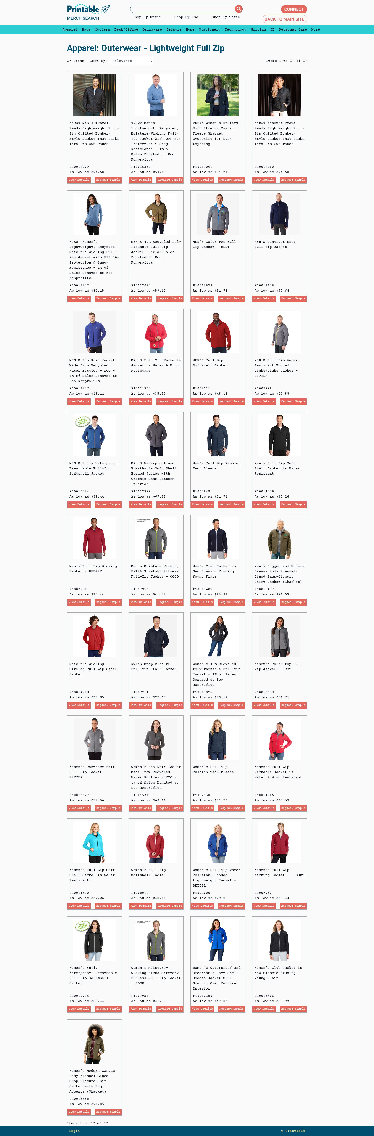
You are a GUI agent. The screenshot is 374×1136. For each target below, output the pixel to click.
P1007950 (201, 795)
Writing (258, 30)
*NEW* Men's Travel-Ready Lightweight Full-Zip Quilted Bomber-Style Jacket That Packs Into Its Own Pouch (94, 133)
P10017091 (202, 167)
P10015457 (264, 589)
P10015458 (79, 1099)
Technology (236, 30)
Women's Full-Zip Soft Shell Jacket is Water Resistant (92, 875)
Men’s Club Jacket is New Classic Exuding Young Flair (214, 571)
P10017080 (264, 167)
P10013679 (264, 692)
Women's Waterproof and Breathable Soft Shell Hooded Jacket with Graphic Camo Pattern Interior (216, 978)
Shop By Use (186, 17)
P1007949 (201, 491)
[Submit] (239, 9)
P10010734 (79, 491)
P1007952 (263, 893)
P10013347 (79, 388)
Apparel (70, 30)
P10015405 (202, 589)
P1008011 (201, 388)
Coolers (102, 30)
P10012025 (141, 286)
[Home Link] (88, 12)
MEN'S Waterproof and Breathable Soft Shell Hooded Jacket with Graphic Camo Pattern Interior (154, 473)
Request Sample (108, 180)
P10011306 (264, 795)
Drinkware (152, 30)
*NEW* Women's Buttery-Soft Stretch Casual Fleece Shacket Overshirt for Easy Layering (216, 133)
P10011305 (141, 388)
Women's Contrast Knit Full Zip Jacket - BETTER (92, 772)
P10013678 (202, 286)
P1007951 (78, 589)
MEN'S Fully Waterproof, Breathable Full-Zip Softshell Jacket (94, 468)
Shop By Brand (147, 17)
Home (190, 30)
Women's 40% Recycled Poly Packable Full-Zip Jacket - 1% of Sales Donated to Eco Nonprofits (216, 674)
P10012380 (202, 996)
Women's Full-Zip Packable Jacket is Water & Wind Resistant (278, 772)
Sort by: (98, 61)
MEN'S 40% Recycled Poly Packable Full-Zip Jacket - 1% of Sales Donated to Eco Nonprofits (156, 252)
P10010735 (79, 996)
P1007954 (139, 996)
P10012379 (141, 491)
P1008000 (201, 893)
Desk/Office (126, 30)
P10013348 (141, 795)
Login (74, 1131)
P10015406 (264, 996)
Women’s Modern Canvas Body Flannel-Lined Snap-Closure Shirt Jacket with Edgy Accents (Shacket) (92, 1081)
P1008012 (139, 893)
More (314, 30)
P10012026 (202, 692)
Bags (86, 30)
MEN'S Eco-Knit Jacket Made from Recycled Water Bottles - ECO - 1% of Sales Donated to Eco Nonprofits (93, 370)
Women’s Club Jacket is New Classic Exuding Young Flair (278, 973)
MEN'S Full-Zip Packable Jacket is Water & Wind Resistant (156, 365)
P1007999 (263, 388)
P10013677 (79, 795)
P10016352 (79, 286)
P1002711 (139, 692)
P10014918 (79, 692)
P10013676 (264, 286)
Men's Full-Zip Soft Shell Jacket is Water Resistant (277, 468)
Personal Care (293, 30)
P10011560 (79, 893)
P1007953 (139, 589)
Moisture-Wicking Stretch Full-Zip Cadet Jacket (93, 669)
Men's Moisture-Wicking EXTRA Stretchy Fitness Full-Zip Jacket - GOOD (155, 571)
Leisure (174, 30)
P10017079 (79, 167)
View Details (79, 180)
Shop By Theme (226, 17)
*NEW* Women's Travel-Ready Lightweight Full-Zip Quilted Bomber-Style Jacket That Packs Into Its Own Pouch (279, 133)
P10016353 (141, 167)
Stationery (210, 30)
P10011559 (264, 491)
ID (272, 30)
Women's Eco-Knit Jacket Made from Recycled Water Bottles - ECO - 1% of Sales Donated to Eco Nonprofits (156, 777)
